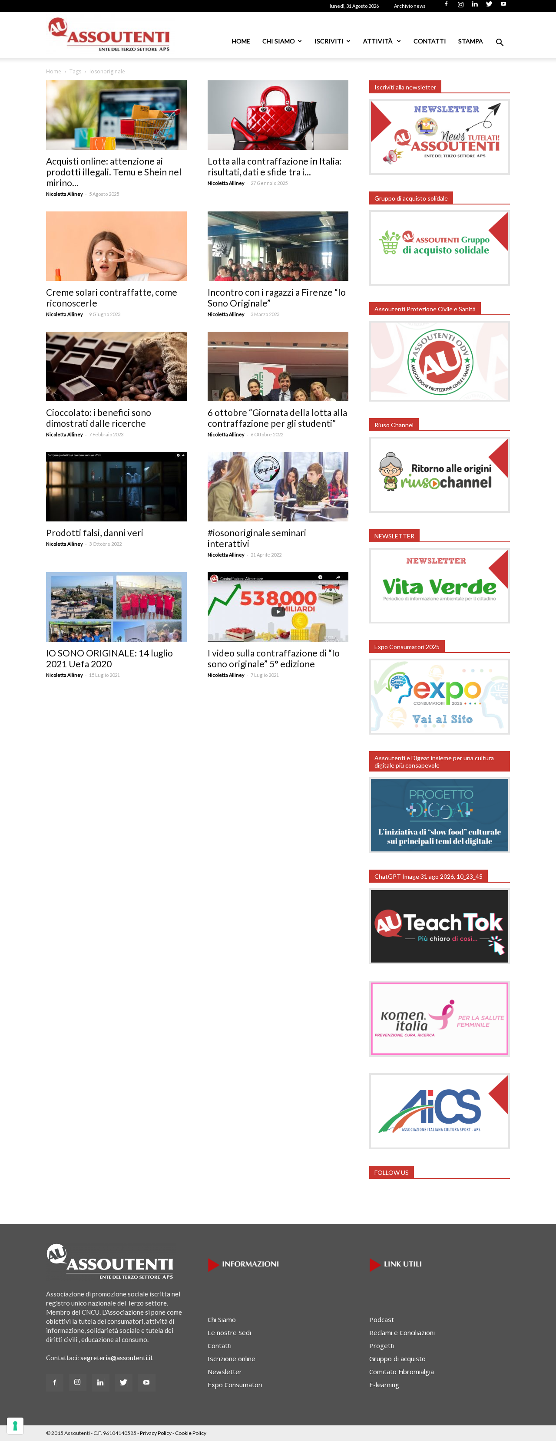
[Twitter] (489, 6)
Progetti (381, 1345)
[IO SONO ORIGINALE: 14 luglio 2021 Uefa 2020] (116, 607)
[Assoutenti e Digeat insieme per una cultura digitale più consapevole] (439, 850)
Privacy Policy (156, 1433)
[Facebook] (446, 6)
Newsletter (225, 1371)
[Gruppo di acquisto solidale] (439, 283)
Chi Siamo (278, 41)
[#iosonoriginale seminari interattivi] (278, 486)
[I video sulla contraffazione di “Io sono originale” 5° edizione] (278, 607)
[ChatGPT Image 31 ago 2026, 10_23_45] (439, 961)
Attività (378, 41)
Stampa (470, 41)
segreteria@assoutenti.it (116, 1358)
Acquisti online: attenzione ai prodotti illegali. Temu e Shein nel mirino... (114, 171)
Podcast (381, 1319)
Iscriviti (329, 41)
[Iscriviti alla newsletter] (439, 172)
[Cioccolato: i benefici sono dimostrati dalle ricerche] (116, 366)
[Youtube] (503, 6)
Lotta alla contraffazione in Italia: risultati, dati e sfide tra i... (274, 166)
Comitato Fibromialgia (401, 1371)
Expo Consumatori (235, 1384)
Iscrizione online (231, 1358)
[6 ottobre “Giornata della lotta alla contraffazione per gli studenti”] (278, 366)
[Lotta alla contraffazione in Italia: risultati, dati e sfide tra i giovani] (278, 115)
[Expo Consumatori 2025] (439, 732)
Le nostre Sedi (229, 1332)
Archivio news (410, 6)
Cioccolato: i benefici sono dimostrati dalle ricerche (98, 418)
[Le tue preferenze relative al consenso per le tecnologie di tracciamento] (15, 1426)
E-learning (384, 1384)
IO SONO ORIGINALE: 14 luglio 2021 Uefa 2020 (109, 658)
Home (241, 41)
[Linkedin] (474, 6)
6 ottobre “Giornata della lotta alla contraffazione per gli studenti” (277, 418)
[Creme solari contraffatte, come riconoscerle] (116, 246)
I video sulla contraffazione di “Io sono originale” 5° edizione (274, 658)
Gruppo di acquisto (397, 1358)
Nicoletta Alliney (64, 194)
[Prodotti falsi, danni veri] (116, 486)
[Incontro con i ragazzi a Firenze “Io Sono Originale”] (278, 246)
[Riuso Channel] (439, 510)
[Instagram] (460, 6)
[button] (499, 43)
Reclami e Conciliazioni (402, 1332)
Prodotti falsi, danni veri (94, 532)
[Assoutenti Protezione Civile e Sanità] (439, 399)
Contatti (430, 41)
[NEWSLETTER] (439, 621)
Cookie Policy (190, 1433)
